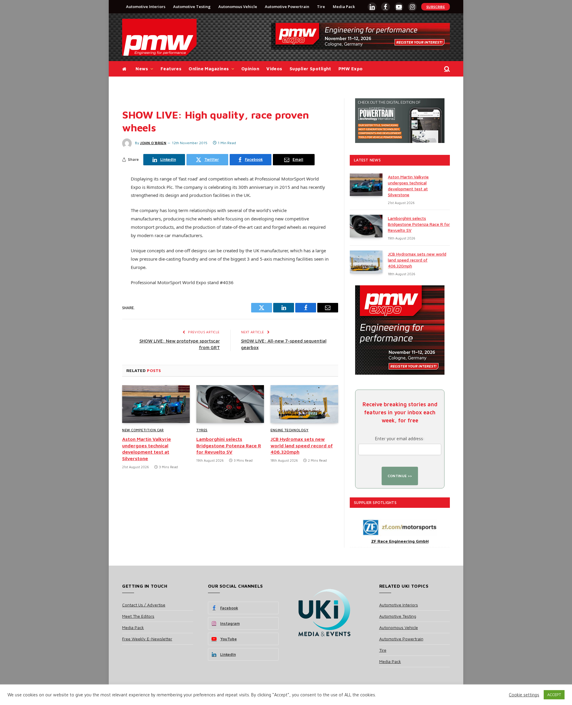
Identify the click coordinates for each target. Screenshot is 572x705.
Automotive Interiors (145, 6)
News (142, 68)
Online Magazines (209, 68)
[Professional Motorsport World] (159, 37)
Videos (274, 68)
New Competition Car (143, 430)
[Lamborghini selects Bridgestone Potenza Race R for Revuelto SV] (230, 404)
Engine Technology (289, 430)
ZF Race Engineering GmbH (400, 541)
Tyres (202, 430)
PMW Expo (350, 68)
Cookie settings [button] (524, 694)
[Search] (446, 69)
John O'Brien (153, 143)
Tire (321, 6)
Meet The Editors (138, 616)
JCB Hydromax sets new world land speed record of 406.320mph (302, 445)
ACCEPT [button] (554, 694)
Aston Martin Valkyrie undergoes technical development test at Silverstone (146, 448)
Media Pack (344, 6)
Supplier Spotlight (310, 68)
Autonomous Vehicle (237, 6)
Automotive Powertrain (287, 6)
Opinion (250, 68)
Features (171, 68)
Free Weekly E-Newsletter (147, 638)
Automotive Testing (192, 6)
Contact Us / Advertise (143, 604)
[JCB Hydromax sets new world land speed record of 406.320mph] (304, 404)
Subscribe (435, 7)
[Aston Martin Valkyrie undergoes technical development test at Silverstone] (156, 404)
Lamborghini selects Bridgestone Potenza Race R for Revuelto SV (228, 445)
